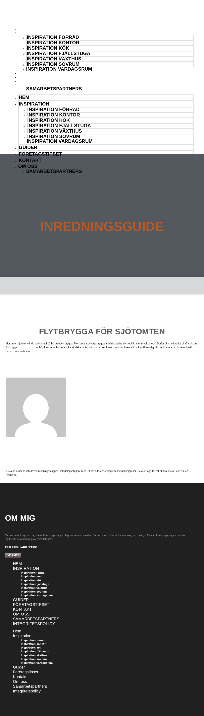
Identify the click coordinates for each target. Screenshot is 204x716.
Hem (25, 29)
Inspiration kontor (53, 42)
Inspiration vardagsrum (59, 69)
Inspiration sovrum (53, 64)
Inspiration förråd (53, 37)
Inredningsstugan (22, 14)
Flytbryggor (27, 347)
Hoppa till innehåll (12, 1)
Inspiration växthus (54, 58)
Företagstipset (35, 77)
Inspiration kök (48, 48)
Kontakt (29, 81)
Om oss (28, 84)
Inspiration (31, 32)
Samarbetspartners (54, 88)
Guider (27, 73)
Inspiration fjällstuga (58, 53)
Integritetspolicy (34, 623)
